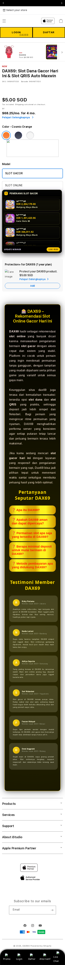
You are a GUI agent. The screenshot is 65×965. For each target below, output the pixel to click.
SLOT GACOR (14, 173)
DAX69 (26, 946)
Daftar (32, 959)
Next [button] (61, 3)
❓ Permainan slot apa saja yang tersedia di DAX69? (32, 535)
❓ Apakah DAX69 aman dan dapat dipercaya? (29, 521)
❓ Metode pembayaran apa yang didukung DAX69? (32, 565)
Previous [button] (3, 3)
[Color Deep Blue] (18, 135)
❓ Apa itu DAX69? (26, 510)
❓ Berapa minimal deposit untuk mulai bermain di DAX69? (32, 550)
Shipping (19, 104)
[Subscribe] (52, 910)
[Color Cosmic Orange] (6, 135)
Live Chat (56, 958)
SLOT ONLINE (13, 185)
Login (19, 959)
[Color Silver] (30, 135)
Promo (7, 959)
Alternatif (45, 959)
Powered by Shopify (41, 946)
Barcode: (24, 81)
